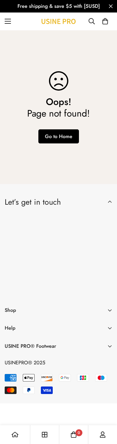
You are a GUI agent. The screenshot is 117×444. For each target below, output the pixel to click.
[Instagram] (48, 291)
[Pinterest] (12, 291)
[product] (15, 434)
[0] (105, 21)
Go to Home (58, 136)
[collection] (44, 435)
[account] (103, 435)
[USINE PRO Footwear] (58, 21)
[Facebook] (30, 291)
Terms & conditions (68, 274)
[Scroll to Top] (106, 411)
